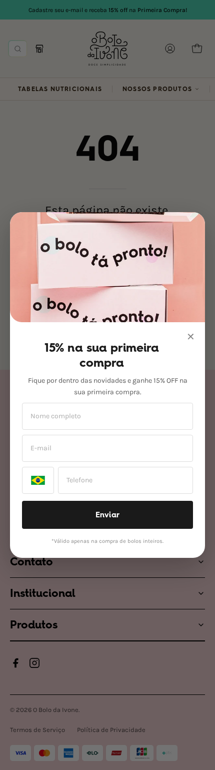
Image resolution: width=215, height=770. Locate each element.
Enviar (108, 514)
